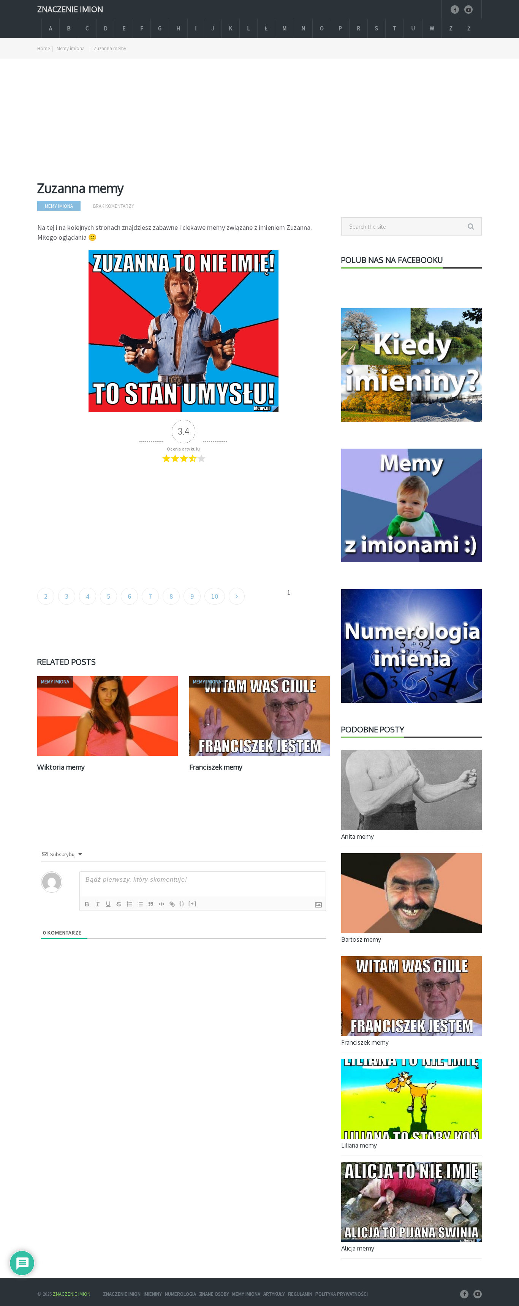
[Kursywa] (97, 904)
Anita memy (357, 836)
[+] (192, 903)
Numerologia (180, 1294)
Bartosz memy (361, 939)
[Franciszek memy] (411, 997)
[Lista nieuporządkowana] (140, 904)
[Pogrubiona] (87, 904)
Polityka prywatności (341, 1294)
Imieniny (153, 1294)
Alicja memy (357, 1248)
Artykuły (274, 1294)
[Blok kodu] (161, 904)
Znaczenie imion (122, 1294)
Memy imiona (71, 48)
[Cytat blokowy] (151, 904)
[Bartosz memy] (411, 894)
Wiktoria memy (61, 767)
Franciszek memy (215, 767)
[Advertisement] (183, 126)
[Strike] (119, 904)
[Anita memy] (411, 791)
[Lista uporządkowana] (129, 904)
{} (182, 903)
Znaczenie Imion (70, 8)
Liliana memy (359, 1145)
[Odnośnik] (172, 904)
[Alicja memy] (411, 1203)
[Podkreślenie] (108, 904)
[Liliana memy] (411, 1100)
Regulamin (300, 1294)
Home (43, 48)
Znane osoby (214, 1294)
